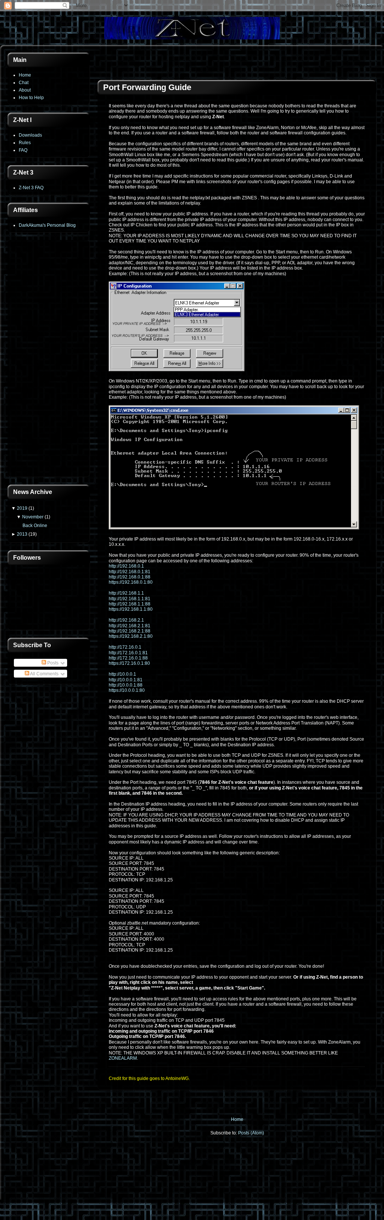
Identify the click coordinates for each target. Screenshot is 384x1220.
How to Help (31, 97)
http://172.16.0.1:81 (128, 652)
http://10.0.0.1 (122, 674)
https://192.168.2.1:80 (131, 636)
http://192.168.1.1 (126, 593)
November (33, 517)
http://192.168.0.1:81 (129, 571)
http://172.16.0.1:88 (128, 658)
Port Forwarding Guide (147, 87)
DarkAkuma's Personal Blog (47, 225)
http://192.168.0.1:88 (129, 577)
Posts (52, 663)
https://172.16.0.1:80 (129, 663)
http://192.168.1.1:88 (129, 604)
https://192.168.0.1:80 (131, 582)
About (25, 90)
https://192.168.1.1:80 (131, 609)
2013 (22, 534)
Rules (25, 142)
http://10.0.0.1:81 (125, 679)
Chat (23, 82)
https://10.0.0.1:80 (127, 690)
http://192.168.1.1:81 (129, 598)
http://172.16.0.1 (125, 647)
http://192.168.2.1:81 (129, 625)
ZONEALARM (123, 1058)
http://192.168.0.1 (126, 566)
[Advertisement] (49, 359)
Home (25, 75)
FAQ (23, 150)
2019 (22, 508)
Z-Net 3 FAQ (31, 187)
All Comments (43, 673)
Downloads (30, 135)
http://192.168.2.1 (126, 620)
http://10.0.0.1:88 (125, 685)
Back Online (34, 525)
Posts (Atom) (251, 1133)
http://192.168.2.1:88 (129, 631)
